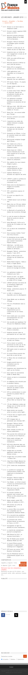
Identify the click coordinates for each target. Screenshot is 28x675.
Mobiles (13, 659)
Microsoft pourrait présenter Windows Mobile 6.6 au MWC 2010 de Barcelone (15, 37)
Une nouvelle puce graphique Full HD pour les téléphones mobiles (16, 323)
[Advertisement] (14, 594)
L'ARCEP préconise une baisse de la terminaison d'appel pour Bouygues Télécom (16, 284)
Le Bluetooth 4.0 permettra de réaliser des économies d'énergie (16, 211)
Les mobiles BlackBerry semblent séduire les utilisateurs (16, 158)
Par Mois (20, 21)
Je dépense (4, 565)
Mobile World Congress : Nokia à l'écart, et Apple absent (16, 262)
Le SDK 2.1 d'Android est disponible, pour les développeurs (16, 294)
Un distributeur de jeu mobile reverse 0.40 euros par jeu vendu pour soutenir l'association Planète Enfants (16, 239)
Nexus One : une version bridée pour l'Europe (16, 113)
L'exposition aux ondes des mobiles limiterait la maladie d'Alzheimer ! (15, 123)
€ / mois (12, 565)
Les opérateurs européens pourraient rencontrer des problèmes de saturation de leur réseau (16, 101)
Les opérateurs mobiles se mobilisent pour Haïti (15, 273)
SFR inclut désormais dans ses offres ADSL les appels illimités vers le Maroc (16, 446)
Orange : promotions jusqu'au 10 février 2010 (16, 289)
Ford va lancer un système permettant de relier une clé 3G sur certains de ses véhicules (16, 344)
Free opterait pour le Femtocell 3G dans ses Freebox (16, 339)
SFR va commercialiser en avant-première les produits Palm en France (16, 393)
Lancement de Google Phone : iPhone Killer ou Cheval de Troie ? (16, 399)
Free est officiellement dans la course (16, 304)
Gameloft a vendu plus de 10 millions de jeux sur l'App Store (16, 48)
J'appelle (3, 563)
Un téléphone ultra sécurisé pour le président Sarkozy (16, 382)
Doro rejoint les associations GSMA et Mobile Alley (15, 373)
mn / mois (14, 563)
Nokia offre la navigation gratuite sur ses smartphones (15, 68)
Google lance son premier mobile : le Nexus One (16, 457)
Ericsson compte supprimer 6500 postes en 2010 (16, 32)
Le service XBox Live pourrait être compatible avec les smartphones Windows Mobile (15, 510)
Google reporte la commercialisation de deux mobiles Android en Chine (14, 168)
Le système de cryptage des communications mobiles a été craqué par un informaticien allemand (16, 472)
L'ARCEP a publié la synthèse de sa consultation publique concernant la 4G (16, 180)
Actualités (12, 21)
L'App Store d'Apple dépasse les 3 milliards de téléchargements (16, 462)
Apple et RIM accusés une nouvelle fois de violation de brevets (15, 257)
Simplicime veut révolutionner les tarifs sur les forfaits (16, 369)
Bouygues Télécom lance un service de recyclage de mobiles (16, 267)
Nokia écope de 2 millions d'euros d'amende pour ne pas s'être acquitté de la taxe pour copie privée (16, 152)
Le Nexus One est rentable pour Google (16, 359)
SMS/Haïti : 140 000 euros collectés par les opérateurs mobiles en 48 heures (15, 247)
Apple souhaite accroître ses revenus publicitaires (15, 430)
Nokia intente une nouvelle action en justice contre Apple (16, 411)
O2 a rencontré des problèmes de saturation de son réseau (16, 516)
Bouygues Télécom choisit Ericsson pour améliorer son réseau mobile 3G (15, 425)
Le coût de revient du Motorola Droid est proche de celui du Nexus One (16, 218)
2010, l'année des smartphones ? (16, 466)
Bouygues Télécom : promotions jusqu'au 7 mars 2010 (16, 252)
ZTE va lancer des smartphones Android (16, 229)
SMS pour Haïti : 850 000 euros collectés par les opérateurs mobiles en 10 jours (16, 108)
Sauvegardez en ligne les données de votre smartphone (16, 526)
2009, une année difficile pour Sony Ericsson (16, 59)
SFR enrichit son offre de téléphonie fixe (14, 505)
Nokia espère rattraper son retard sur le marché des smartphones (15, 440)
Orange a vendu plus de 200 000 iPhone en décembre (16, 329)
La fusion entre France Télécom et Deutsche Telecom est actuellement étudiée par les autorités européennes (16, 93)
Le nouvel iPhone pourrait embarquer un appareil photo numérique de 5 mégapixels (15, 545)
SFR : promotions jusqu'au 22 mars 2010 (15, 192)
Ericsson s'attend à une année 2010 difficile (16, 117)
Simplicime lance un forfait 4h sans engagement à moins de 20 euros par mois (16, 54)
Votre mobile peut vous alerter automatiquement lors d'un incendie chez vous (16, 317)
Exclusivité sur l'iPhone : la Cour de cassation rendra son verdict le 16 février (16, 135)
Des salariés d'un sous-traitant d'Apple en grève (16, 163)
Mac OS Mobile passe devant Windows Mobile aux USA (15, 539)
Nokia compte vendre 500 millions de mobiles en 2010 (15, 501)
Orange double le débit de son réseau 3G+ (16, 87)
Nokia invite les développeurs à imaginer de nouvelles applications (16, 186)
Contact (11, 667)
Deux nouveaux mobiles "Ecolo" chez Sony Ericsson (16, 234)
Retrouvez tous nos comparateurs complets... (11, 569)
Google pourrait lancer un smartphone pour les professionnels (14, 364)
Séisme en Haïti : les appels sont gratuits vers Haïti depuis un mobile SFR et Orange (16, 278)
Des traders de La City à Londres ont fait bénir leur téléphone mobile (15, 145)
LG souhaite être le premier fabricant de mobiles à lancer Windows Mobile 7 (15, 387)
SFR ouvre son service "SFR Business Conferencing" (15, 550)
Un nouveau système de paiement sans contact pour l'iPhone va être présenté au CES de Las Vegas (16, 495)
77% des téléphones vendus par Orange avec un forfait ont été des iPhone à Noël (16, 406)
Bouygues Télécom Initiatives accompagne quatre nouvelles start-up (15, 43)
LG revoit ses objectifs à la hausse (15, 196)
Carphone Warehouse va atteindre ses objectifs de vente (16, 173)
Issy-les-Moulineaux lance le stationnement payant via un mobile (15, 555)
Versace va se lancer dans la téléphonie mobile (15, 27)
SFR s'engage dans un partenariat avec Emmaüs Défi (16, 420)
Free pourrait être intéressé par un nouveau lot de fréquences (16, 435)
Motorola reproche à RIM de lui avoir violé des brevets (16, 63)
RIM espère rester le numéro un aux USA (16, 350)
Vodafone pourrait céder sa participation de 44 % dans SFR (16, 333)
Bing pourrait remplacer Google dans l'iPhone (16, 140)
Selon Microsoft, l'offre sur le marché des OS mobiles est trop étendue (16, 224)
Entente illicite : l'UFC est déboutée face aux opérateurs (16, 78)
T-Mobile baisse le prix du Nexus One (16, 200)
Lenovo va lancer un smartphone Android (16, 378)
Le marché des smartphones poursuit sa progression (15, 531)
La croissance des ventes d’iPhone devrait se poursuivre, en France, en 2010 (16, 521)
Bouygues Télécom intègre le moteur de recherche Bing (15, 478)
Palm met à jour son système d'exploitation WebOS (15, 489)
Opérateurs (21, 659)
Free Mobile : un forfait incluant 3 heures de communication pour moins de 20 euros (16, 483)
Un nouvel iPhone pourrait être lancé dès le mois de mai (16, 354)
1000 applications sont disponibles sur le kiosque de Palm (15, 73)
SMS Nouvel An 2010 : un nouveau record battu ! (14, 535)
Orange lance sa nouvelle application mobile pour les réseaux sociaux (15, 452)
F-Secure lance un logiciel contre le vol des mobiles (16, 415)
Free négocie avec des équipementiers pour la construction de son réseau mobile (15, 310)
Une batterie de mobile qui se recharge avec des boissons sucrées (15, 129)
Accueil (4, 21)
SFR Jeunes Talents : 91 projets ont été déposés (16, 83)
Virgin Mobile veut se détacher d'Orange (16, 300)
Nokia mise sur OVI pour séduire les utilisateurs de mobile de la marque (16, 206)
